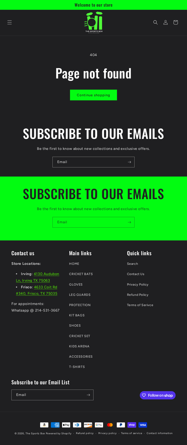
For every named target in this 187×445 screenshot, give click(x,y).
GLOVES (76, 284)
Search (132, 264)
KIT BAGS (77, 315)
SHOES (75, 326)
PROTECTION (80, 305)
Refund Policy (138, 295)
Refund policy (85, 433)
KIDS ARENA (79, 346)
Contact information (159, 433)
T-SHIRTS (77, 367)
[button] (10, 22)
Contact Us (136, 274)
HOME (74, 264)
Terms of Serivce (140, 305)
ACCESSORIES (81, 357)
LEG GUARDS (80, 295)
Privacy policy (107, 433)
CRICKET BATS (81, 274)
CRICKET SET (79, 336)
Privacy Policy (138, 284)
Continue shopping (93, 95)
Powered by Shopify (59, 433)
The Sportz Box (35, 433)
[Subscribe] (129, 162)
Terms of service (131, 433)
